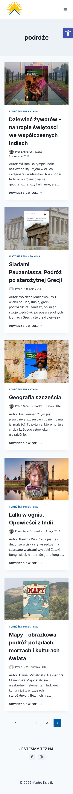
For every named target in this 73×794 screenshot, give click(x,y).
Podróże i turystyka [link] (23, 111)
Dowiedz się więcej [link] (25, 192)
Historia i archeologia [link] (24, 256)
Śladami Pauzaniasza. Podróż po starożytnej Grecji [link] (35, 272)
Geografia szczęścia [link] (35, 397)
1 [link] (26, 723)
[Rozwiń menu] (65, 9)
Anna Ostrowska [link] (32, 151)
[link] (68, 33)
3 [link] (47, 723)
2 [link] (36, 723)
